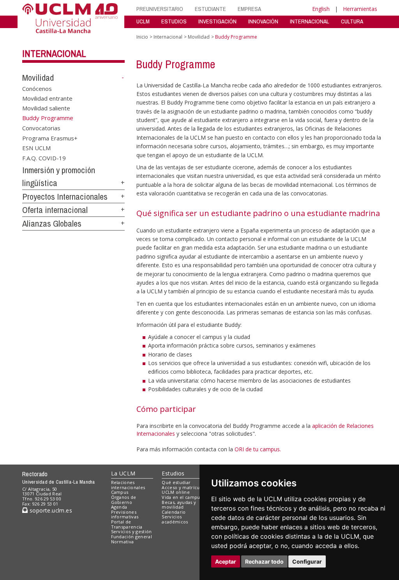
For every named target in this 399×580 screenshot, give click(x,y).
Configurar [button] (307, 561)
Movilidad (38, 77)
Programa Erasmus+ (50, 138)
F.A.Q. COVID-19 (44, 157)
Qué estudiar (176, 482)
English (321, 8)
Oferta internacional (55, 210)
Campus (120, 492)
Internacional (54, 53)
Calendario (173, 512)
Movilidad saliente (46, 108)
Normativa (122, 542)
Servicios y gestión (131, 531)
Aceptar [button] (225, 561)
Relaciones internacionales (128, 484)
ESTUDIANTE (210, 9)
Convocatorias (41, 128)
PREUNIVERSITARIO (159, 9)
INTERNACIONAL (309, 21)
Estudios (173, 473)
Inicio (142, 37)
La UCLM (123, 473)
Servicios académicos (175, 519)
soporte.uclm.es (50, 510)
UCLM (143, 21)
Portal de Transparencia (127, 524)
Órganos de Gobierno (123, 499)
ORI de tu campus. (258, 449)
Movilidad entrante (47, 98)
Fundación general (131, 536)
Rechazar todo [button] (264, 561)
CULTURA (352, 21)
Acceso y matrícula (182, 487)
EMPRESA (249, 9)
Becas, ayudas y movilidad (179, 504)
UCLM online (176, 492)
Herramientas (360, 8)
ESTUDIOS (174, 21)
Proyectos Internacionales (65, 196)
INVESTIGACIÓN (217, 21)
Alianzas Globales (51, 223)
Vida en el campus (182, 497)
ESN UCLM (36, 148)
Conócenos (37, 88)
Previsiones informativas (125, 514)
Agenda (119, 507)
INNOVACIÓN (263, 21)
